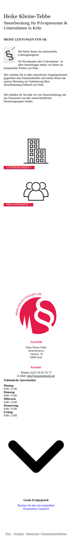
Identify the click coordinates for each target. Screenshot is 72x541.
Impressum (32, 533)
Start (8, 533)
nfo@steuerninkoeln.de (41, 375)
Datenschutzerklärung (54, 533)
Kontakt (19, 533)
